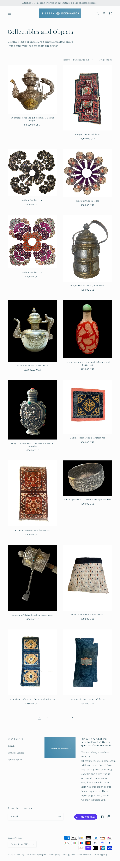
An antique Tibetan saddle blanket (87, 614)
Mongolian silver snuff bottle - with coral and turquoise (32, 444)
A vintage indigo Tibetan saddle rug (88, 699)
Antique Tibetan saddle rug (88, 134)
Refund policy (15, 759)
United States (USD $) (20, 844)
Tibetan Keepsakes (21, 855)
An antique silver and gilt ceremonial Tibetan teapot (32, 119)
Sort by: (66, 59)
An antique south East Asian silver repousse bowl (87, 499)
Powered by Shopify (38, 855)
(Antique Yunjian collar (87, 201)
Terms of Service (16, 752)
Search (11, 746)
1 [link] (39, 717)
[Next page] (80, 717)
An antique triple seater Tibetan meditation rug (32, 699)
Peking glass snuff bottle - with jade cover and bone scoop (88, 363)
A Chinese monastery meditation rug (87, 438)
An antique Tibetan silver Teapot (32, 365)
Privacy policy (69, 855)
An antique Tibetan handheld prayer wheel (32, 615)
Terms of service (84, 855)
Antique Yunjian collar (32, 200)
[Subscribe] (59, 816)
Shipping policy (100, 855)
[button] (9, 13)
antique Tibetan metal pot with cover (87, 285)
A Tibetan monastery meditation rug (32, 530)
